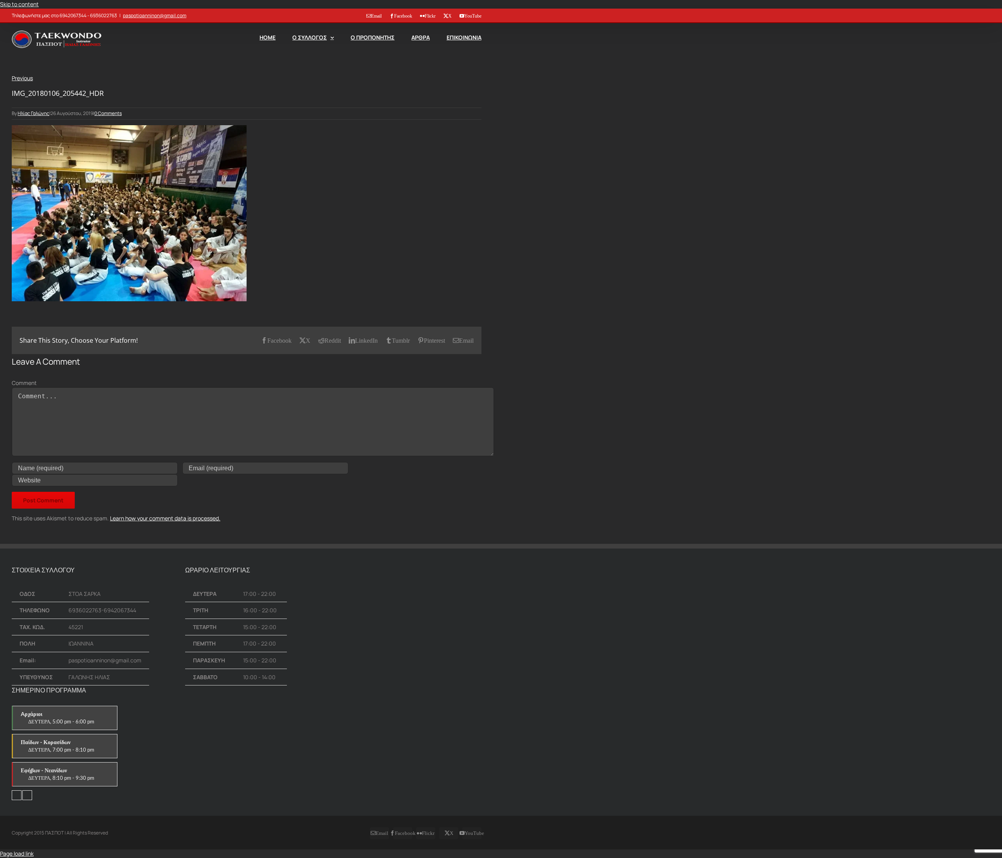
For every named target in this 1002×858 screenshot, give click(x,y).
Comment (24, 383)
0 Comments (108, 113)
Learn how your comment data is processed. (165, 518)
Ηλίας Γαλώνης (33, 113)
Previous (22, 78)
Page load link (17, 853)
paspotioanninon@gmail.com (154, 15)
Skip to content (19, 4)
